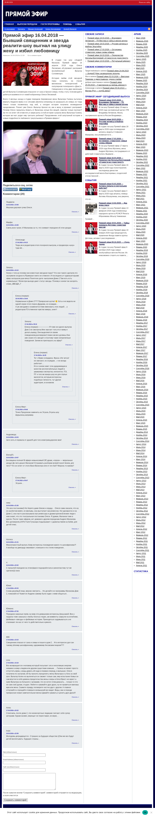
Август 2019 (141, 262)
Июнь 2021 (140, 196)
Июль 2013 (140, 484)
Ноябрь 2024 (141, 86)
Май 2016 (140, 381)
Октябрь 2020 (142, 220)
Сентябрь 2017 (142, 332)
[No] (151, 812)
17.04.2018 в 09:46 (21, 409)
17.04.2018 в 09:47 (21, 480)
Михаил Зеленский (35, 29)
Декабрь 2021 (142, 177)
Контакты (21, 29)
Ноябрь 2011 (141, 544)
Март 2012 (140, 532)
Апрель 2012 (141, 529)
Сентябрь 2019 (142, 259)
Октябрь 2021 (142, 183)
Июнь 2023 (140, 138)
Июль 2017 (140, 338)
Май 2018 (140, 308)
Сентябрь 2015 (142, 405)
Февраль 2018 (142, 317)
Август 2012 (141, 517)
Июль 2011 (140, 556)
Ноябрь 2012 (141, 508)
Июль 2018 (140, 302)
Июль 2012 (140, 520)
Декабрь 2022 (142, 156)
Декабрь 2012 (142, 505)
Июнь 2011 (140, 559)
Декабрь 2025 (142, 47)
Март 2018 (140, 314)
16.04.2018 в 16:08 (12, 225)
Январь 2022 (141, 174)
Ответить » (75, 212)
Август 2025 (141, 59)
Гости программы (50, 24)
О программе (10, 29)
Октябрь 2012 (142, 511)
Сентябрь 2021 (142, 187)
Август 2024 (141, 96)
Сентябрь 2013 (142, 478)
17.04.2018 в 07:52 (12, 611)
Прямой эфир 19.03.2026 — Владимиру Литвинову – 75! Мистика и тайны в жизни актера (113, 102)
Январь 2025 (141, 80)
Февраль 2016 (142, 390)
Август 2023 (141, 132)
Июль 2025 (140, 62)
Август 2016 (141, 371)
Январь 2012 (141, 538)
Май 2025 (140, 68)
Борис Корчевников (53, 29)
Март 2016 (140, 387)
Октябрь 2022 (142, 162)
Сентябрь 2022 (142, 165)
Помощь (67, 24)
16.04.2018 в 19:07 (12, 457)
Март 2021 (140, 205)
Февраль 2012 (142, 535)
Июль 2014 (140, 447)
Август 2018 (141, 299)
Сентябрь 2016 (142, 368)
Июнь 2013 (140, 487)
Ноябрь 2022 (141, 159)
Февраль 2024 (142, 114)
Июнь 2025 (140, 65)
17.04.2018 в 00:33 (12, 588)
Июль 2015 (140, 411)
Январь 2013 (141, 502)
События (80, 24)
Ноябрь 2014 (141, 435)
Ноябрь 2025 (141, 50)
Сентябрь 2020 (142, 223)
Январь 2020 (141, 247)
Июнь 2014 (140, 450)
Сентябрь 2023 (142, 129)
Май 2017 (140, 344)
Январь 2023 (141, 153)
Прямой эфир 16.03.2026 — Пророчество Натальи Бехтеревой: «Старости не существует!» (115, 160)
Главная (9, 24)
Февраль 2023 (142, 150)
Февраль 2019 (142, 281)
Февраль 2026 (142, 41)
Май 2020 (140, 235)
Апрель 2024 (141, 108)
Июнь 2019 (140, 268)
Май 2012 (140, 526)
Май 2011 (140, 562)
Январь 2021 (141, 211)
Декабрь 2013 (142, 468)
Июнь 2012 (140, 523)
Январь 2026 (141, 44)
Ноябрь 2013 (141, 471)
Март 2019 (140, 277)
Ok (145, 812)
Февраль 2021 (142, 208)
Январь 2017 (141, 356)
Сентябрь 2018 (142, 296)
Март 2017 (140, 350)
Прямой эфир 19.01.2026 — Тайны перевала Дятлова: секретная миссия (114, 225)
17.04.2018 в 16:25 (40, 355)
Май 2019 (140, 271)
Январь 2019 (141, 284)
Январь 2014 (141, 465)
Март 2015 (140, 423)
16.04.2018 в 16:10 (12, 270)
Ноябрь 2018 (141, 290)
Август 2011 (141, 553)
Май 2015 (140, 417)
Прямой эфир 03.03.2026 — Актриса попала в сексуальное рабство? (113, 186)
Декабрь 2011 (142, 541)
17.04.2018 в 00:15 (21, 242)
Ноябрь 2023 (141, 123)
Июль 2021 (140, 193)
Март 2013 (140, 496)
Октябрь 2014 (142, 438)
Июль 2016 (140, 374)
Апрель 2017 (141, 347)
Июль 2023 (140, 135)
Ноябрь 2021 (141, 180)
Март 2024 (140, 111)
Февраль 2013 (142, 499)
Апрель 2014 (141, 456)
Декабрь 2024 (142, 83)
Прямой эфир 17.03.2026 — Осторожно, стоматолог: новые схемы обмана (113, 141)
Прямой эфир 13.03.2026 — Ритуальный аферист (108, 61)
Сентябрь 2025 (142, 56)
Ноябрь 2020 (141, 217)
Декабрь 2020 (142, 214)
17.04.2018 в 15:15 (12, 640)
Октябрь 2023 (142, 126)
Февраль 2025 (142, 77)
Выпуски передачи (27, 24)
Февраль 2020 (142, 244)
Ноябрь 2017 (141, 326)
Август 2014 (141, 444)
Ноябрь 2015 (141, 399)
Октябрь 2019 (142, 256)
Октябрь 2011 (142, 547)
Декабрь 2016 (142, 359)
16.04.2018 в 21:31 (12, 542)
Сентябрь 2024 (142, 93)
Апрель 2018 (141, 311)
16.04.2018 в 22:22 (12, 565)
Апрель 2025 (141, 71)
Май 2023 (140, 141)
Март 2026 (140, 38)
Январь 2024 (141, 117)
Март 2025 (140, 74)
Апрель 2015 (141, 420)
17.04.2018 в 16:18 (12, 663)
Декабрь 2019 (142, 250)
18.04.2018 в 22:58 (12, 733)
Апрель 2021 (141, 202)
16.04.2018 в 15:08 (12, 205)
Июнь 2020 (140, 232)
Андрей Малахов (70, 29)
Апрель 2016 (141, 384)
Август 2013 (141, 481)
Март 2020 (140, 241)
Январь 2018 (141, 320)
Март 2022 (140, 168)
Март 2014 (140, 459)
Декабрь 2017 (142, 323)
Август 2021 (141, 190)
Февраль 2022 (142, 171)
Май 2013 (140, 490)
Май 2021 (140, 199)
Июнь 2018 (140, 305)
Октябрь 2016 (142, 365)
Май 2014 (140, 453)
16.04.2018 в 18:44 (21, 298)
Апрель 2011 (141, 565)
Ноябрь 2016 (141, 362)
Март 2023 (140, 147)
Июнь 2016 (140, 378)
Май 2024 (140, 105)
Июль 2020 (140, 229)
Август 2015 (141, 408)
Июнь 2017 (140, 341)
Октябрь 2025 (142, 53)
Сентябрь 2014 (142, 441)
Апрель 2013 (141, 493)
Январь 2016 (141, 393)
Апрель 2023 (141, 144)
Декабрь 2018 (142, 287)
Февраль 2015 (142, 426)
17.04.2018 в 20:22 (12, 710)
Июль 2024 (140, 99)
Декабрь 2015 (142, 396)
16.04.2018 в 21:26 (12, 505)
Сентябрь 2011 (142, 550)
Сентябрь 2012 (142, 514)
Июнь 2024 (140, 102)
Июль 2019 (140, 265)
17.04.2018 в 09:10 (31, 324)
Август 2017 (141, 335)
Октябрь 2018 (142, 293)
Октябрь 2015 (142, 402)
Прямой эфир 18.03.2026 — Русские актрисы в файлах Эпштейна (111, 121)
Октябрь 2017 (142, 329)
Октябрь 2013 (142, 475)
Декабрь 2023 (142, 120)
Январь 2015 (141, 429)
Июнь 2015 (140, 414)
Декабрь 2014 (142, 432)
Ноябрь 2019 (141, 253)
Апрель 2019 (141, 274)
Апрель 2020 (141, 238)
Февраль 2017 (142, 353)
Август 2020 (141, 226)
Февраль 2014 (142, 462)
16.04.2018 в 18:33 (12, 437)
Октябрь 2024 (142, 90)
